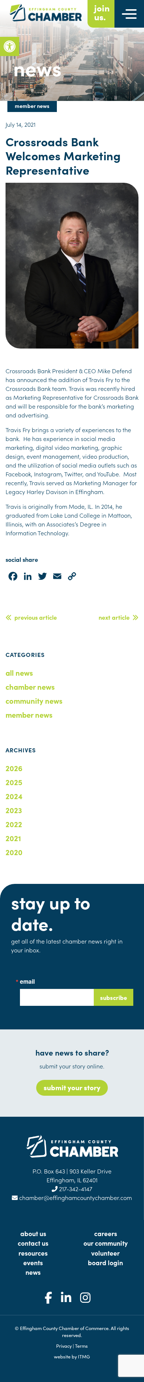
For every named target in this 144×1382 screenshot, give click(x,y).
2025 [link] (14, 782)
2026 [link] (14, 768)
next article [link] (116, 617)
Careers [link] (105, 1233)
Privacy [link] (64, 1345)
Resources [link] (33, 1252)
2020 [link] (14, 852)
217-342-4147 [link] (75, 1189)
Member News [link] (29, 714)
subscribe (113, 997)
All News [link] (19, 672)
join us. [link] (102, 12)
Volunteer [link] (105, 1252)
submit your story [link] (72, 1087)
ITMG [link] (84, 1356)
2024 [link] (14, 796)
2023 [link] (14, 810)
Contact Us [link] (33, 1243)
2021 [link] (13, 838)
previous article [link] (34, 617)
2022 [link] (14, 824)
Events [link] (33, 1262)
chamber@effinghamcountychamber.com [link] (75, 1197)
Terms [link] (81, 1345)
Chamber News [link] (30, 686)
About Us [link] (33, 1233)
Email (27, 981)
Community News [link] (34, 700)
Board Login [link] (105, 1262)
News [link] (33, 1272)
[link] (9, 46)
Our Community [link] (105, 1243)
